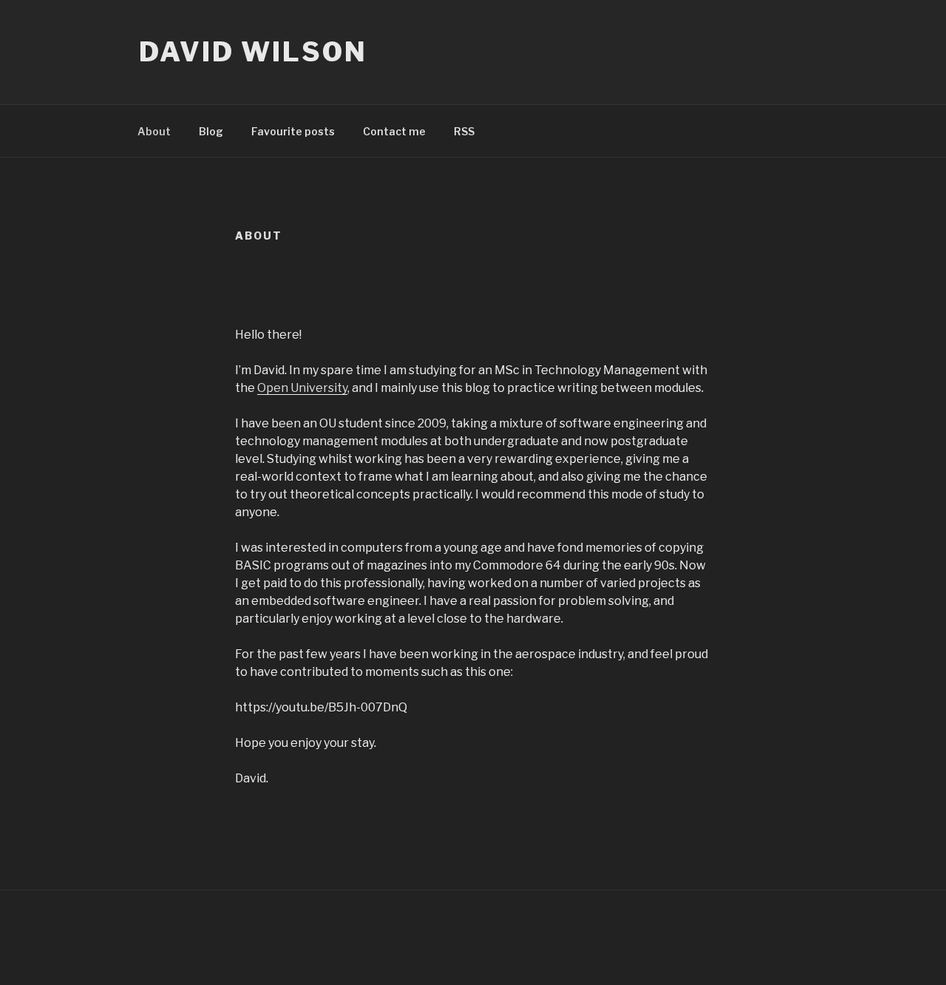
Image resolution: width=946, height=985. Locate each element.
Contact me (394, 131)
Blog (211, 131)
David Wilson (253, 51)
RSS (464, 131)
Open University (302, 388)
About (154, 131)
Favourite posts (293, 131)
